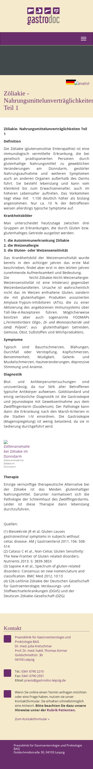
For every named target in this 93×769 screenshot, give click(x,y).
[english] (83, 83)
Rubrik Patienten (61, 710)
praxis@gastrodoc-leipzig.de (45, 680)
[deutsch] (71, 83)
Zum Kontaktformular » (32, 719)
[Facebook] (85, 763)
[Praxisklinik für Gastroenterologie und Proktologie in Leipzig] (46, 16)
